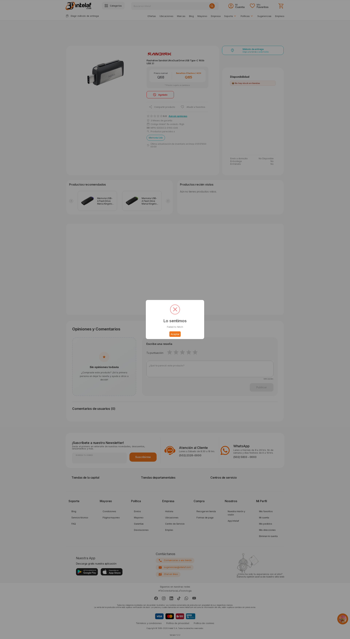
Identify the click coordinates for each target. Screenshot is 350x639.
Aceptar (175, 334)
